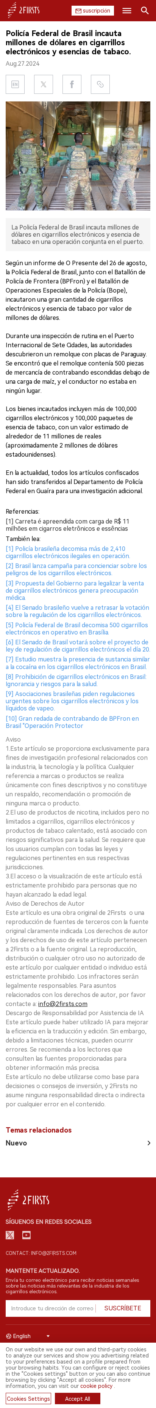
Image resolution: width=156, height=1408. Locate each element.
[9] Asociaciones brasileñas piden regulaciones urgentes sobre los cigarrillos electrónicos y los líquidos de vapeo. (72, 701)
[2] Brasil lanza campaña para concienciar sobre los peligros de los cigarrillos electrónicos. (76, 569)
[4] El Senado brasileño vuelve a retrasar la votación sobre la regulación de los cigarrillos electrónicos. (77, 611)
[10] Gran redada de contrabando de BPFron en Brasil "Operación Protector (72, 722)
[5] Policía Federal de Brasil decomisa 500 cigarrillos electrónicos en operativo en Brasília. (77, 629)
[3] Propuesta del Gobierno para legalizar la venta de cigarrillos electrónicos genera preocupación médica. (75, 590)
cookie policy (96, 1386)
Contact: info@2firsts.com (41, 1253)
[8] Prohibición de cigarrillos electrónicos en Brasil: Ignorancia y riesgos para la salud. (76, 680)
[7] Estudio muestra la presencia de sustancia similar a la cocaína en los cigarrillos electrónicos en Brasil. (78, 663)
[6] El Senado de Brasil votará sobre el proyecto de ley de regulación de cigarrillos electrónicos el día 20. (78, 646)
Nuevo (16, 1143)
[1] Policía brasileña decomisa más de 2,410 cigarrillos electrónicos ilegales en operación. (68, 552)
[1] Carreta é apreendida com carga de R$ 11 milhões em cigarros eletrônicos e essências (67, 525)
